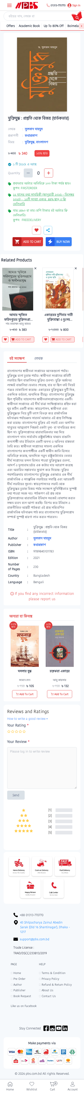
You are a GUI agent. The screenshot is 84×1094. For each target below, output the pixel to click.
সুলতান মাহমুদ (34, 129)
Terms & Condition (52, 973)
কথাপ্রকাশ (31, 135)
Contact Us (47, 996)
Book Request (21, 996)
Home (16, 973)
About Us (46, 990)
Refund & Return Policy (55, 984)
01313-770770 (58, 5)
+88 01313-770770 (31, 915)
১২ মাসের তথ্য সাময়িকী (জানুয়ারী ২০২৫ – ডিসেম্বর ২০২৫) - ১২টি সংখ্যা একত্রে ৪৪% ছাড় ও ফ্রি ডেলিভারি (43, 199)
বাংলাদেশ (42, 142)
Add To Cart (26, 694)
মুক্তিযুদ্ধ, (30, 142)
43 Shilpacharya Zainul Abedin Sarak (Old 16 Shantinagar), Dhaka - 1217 (45, 927)
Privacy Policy (49, 979)
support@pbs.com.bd (34, 939)
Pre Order (18, 979)
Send (16, 795)
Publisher (18, 990)
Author (16, 984)
